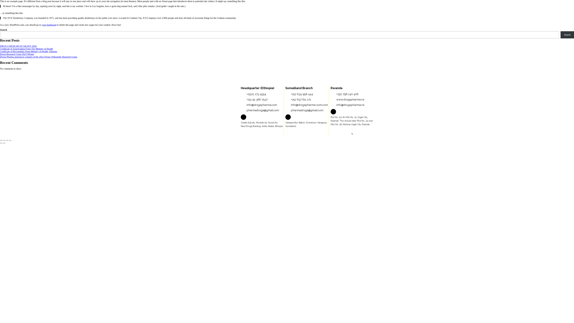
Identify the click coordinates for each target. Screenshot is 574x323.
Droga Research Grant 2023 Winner (17, 54)
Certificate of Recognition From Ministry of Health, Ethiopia (28, 51)
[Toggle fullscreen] (4, 140)
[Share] (7, 140)
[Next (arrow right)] (4, 143)
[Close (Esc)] (10, 140)
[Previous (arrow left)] (1, 143)
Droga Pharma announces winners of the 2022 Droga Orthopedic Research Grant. (38, 57)
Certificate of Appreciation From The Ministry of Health (26, 49)
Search (3, 30)
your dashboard (49, 25)
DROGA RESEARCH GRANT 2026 (18, 46)
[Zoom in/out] (1, 140)
